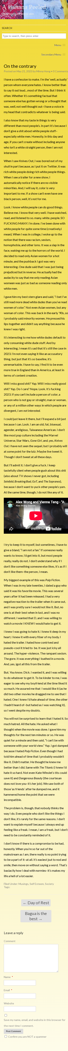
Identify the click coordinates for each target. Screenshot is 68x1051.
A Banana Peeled (24, 7)
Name (8, 977)
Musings (24, 883)
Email (8, 990)
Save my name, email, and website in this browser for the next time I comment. (34, 1022)
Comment (9, 941)
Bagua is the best (36, 916)
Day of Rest (36, 902)
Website (9, 1003)
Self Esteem (37, 883)
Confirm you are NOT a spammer (27, 1036)
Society (49, 883)
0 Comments (60, 71)
